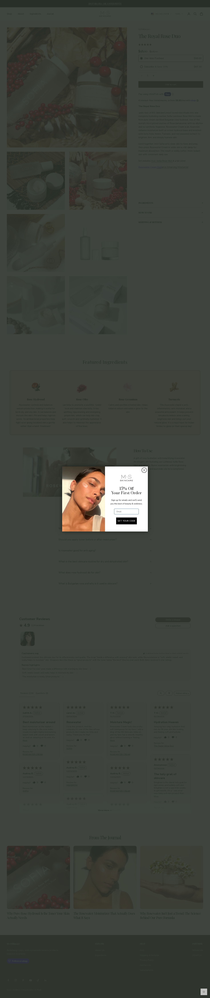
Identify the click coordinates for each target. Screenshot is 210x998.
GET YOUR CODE (126, 521)
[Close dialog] (144, 470)
